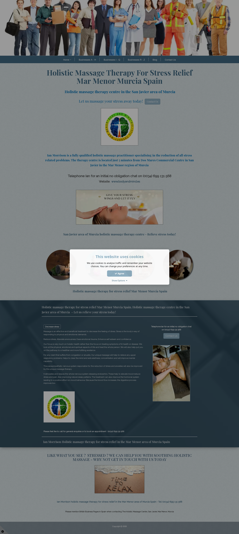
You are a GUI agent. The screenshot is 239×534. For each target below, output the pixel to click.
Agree (120, 273)
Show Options (119, 280)
